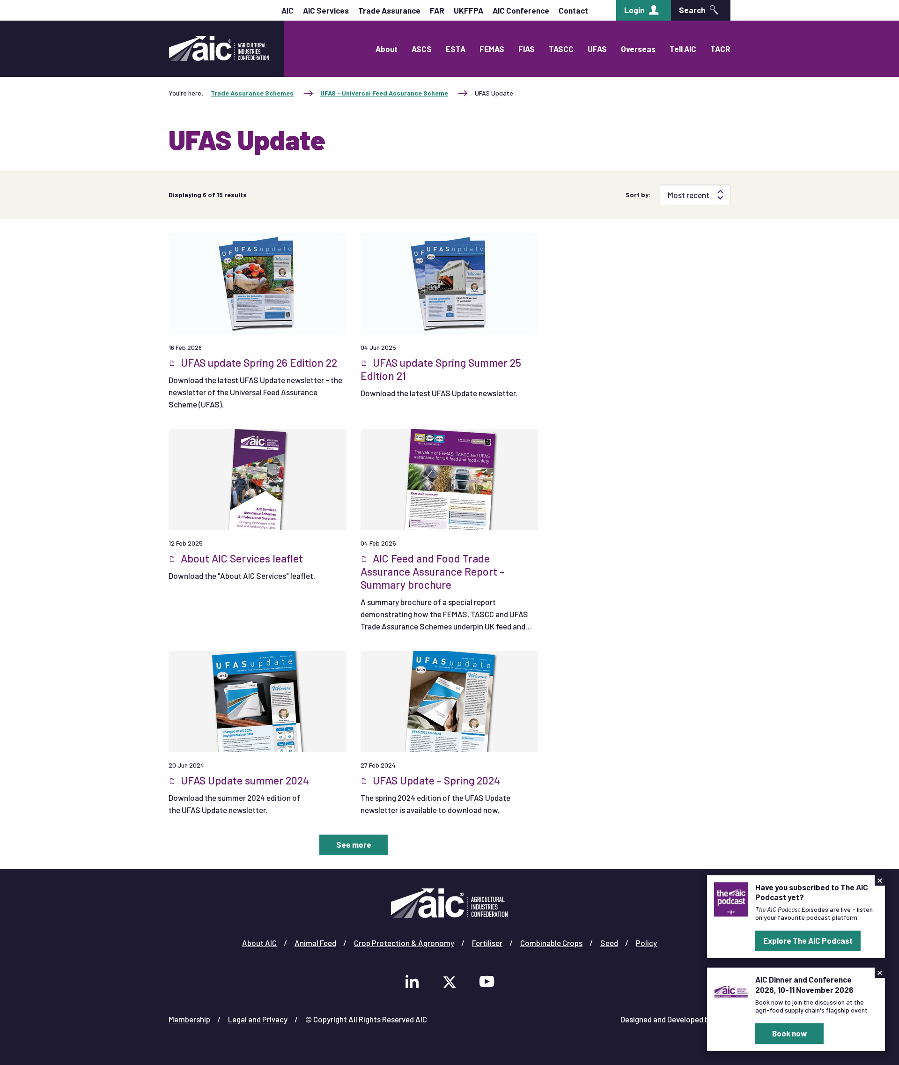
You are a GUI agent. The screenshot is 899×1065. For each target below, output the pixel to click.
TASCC (561, 48)
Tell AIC (683, 48)
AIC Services (326, 10)
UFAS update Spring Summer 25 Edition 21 (441, 369)
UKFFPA (468, 10)
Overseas (638, 48)
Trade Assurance (389, 10)
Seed (609, 942)
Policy (646, 942)
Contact (573, 10)
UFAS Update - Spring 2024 (435, 780)
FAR (437, 10)
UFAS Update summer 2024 (243, 780)
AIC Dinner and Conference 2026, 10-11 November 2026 (804, 984)
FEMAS (491, 48)
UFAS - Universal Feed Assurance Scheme (384, 93)
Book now (789, 1033)
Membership (189, 1019)
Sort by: (638, 195)
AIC (287, 10)
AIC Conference (521, 10)
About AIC (259, 942)
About (387, 48)
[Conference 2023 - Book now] (731, 990)
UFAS (597, 48)
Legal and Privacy (257, 1019)
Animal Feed (315, 942)
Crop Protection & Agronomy (404, 942)
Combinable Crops (551, 942)
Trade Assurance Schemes (252, 93)
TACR (720, 48)
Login (634, 10)
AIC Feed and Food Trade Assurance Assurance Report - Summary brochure (432, 571)
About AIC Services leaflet (240, 558)
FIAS (526, 48)
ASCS (422, 48)
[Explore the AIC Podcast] (731, 898)
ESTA (455, 48)
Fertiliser (487, 942)
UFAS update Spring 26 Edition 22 (257, 362)
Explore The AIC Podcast (808, 940)
